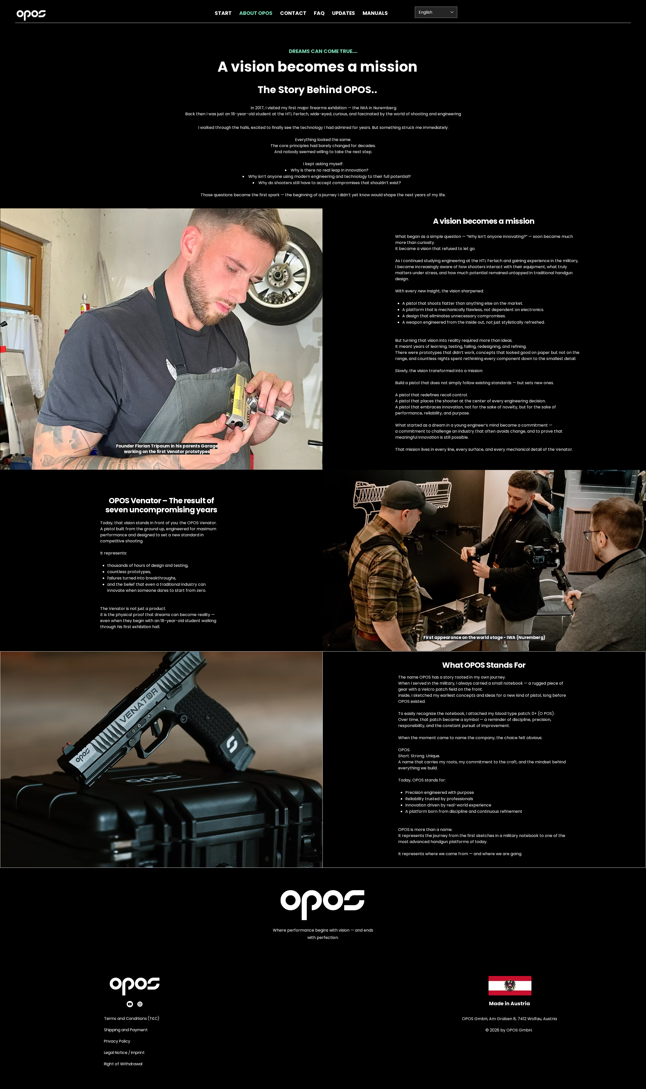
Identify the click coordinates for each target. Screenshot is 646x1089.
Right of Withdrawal (123, 1064)
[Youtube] (130, 1004)
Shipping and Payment (126, 1030)
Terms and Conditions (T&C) (131, 1018)
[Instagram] (140, 1004)
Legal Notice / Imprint (124, 1052)
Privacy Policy (117, 1041)
